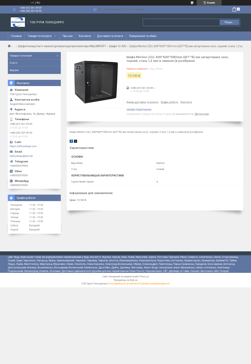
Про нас (68, 36)
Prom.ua (144, 276)
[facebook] (71, 141)
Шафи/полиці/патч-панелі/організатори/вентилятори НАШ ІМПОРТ (62, 46)
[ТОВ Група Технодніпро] (18, 22)
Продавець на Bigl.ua (125, 280)
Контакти (85, 36)
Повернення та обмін (142, 36)
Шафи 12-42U (117, 46)
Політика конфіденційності (155, 283)
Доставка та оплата (110, 36)
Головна (16, 36)
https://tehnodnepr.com (23, 146)
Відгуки (14, 70)
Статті (13, 62)
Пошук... (230, 22)
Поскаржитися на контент (123, 283)
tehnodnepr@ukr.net (21, 156)
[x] (75, 141)
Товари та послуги (39, 36)
